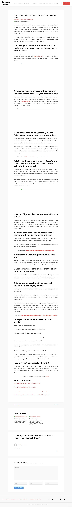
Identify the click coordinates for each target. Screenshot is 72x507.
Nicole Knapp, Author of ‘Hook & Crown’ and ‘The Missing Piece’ (31, 395)
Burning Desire (6, 3)
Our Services (26, 3)
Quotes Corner (49, 3)
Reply (57, 451)
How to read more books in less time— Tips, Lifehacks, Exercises (39, 315)
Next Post (56, 405)
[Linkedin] (52, 499)
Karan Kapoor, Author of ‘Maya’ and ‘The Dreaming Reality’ (30, 391)
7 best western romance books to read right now (40, 250)
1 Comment (16, 19)
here (47, 376)
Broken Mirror (38, 56)
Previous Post (16, 405)
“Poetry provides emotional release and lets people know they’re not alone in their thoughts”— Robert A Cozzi (36, 421)
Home (15, 3)
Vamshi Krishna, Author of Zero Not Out (25, 387)
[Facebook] (60, 499)
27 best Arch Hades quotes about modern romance (40, 157)
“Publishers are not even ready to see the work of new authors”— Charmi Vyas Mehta (20, 420)
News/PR (56, 3)
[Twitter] (49, 499)
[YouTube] (64, 499)
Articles (19, 3)
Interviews (34, 3)
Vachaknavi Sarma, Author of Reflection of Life (27, 383)
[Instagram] (56, 499)
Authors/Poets (23, 19)
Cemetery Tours (26, 101)
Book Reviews (42, 3)
